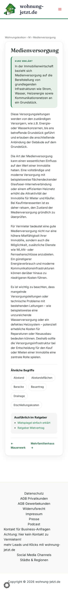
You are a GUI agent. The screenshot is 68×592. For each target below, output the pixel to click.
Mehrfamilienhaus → (42, 445)
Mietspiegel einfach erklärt (34, 422)
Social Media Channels (34, 555)
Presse (34, 519)
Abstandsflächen (41, 377)
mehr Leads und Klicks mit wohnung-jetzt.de (32, 547)
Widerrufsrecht (34, 509)
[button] (7, 585)
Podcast (34, 524)
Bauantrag (37, 386)
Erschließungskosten (26, 405)
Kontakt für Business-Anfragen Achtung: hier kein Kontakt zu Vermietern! (27, 534)
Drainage (19, 395)
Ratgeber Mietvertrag (31, 427)
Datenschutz (34, 493)
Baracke (19, 386)
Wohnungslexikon (15, 37)
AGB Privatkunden (34, 498)
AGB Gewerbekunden (34, 503)
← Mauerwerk (18, 445)
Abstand (19, 377)
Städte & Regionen (34, 560)
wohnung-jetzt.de (32, 9)
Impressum (34, 514)
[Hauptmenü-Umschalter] (60, 9)
